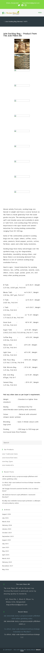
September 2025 (8, 536)
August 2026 (6, 514)
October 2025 (7, 532)
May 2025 (5, 551)
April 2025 (5, 555)
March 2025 (6, 558)
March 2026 (6, 521)
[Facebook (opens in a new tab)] (22, 5)
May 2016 (5, 569)
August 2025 (6, 540)
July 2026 (5, 518)
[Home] (2, 21)
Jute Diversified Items (9, 457)
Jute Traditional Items (10, 454)
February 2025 (7, 562)
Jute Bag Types (7, 461)
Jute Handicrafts (8, 465)
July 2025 (5, 543)
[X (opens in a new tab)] (19, 5)
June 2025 (5, 547)
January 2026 (6, 529)
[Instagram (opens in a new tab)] (25, 5)
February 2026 (7, 525)
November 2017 (7, 566)
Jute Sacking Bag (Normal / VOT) (16, 21)
